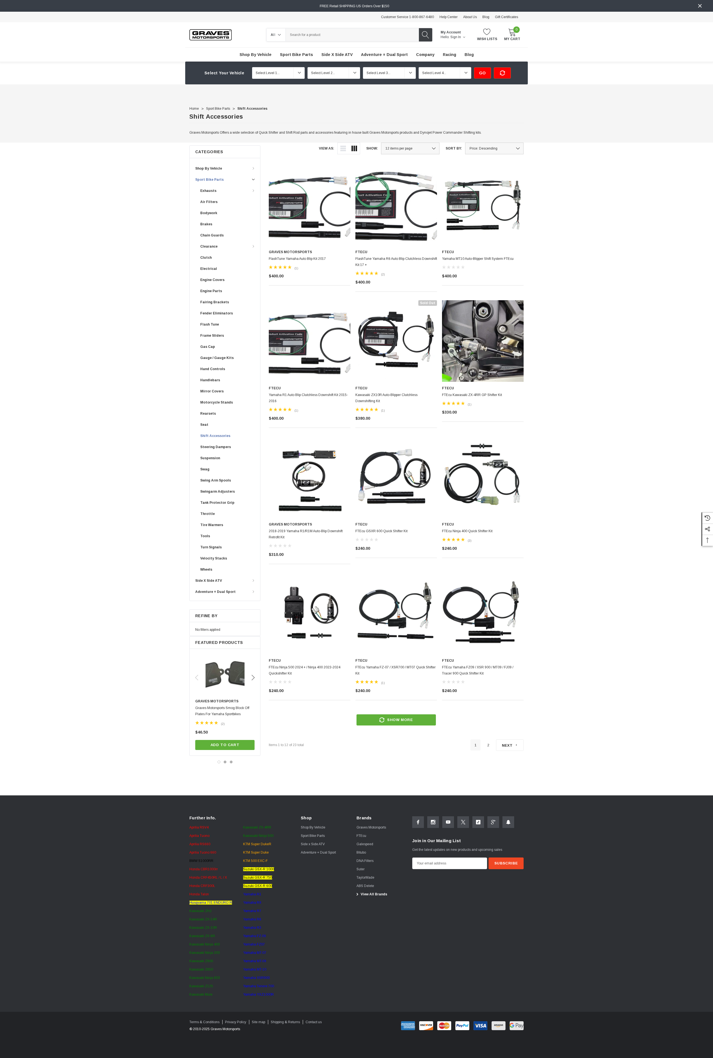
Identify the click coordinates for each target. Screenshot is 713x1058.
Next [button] (253, 677)
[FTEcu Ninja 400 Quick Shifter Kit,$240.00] (483, 477)
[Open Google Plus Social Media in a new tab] (493, 822)
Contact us (314, 1022)
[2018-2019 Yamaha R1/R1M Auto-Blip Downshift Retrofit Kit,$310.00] (309, 477)
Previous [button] (196, 677)
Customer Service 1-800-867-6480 (407, 17)
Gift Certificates (506, 17)
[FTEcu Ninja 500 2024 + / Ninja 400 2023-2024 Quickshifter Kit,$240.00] (309, 613)
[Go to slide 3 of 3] (231, 762)
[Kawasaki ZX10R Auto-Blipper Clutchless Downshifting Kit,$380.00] (396, 341)
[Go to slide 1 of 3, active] (219, 762)
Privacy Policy (235, 1022)
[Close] (700, 6)
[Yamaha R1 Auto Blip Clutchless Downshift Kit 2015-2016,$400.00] (309, 341)
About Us (470, 17)
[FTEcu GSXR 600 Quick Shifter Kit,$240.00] (396, 477)
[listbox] (494, 148)
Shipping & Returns (285, 1022)
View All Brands (373, 894)
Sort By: (454, 148)
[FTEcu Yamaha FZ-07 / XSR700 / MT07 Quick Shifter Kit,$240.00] (396, 613)
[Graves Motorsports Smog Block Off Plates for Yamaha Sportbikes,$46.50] (225, 675)
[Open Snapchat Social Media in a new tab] (508, 822)
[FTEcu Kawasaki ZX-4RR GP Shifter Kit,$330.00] (483, 341)
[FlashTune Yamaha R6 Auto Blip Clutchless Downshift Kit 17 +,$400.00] (396, 205)
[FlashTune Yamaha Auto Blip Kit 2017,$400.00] (309, 205)
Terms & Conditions (204, 1022)
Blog (485, 17)
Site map (258, 1022)
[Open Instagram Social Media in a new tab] (433, 822)
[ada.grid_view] (354, 148)
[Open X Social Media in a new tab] (463, 822)
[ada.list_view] (343, 148)
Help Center (448, 17)
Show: (372, 148)
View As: (326, 148)
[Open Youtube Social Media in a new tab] (448, 822)
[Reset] (502, 73)
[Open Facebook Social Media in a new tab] (418, 822)
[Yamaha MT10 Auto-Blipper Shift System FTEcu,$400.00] (483, 205)
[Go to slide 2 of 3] (225, 762)
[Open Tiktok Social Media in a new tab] (478, 822)
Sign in (456, 37)
